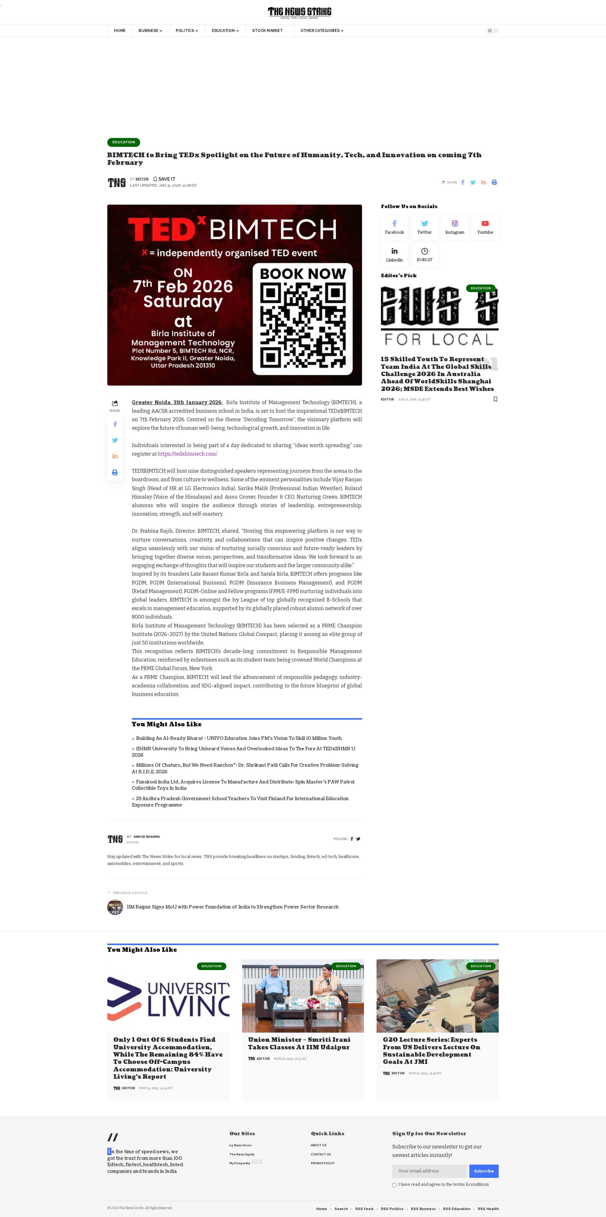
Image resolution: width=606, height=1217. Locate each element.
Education (123, 142)
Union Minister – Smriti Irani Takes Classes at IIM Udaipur (299, 1043)
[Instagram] (455, 228)
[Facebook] (352, 839)
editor (142, 179)
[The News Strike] (300, 13)
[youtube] (485, 228)
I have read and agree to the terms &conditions (443, 1184)
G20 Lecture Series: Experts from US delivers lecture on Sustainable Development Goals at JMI (431, 1051)
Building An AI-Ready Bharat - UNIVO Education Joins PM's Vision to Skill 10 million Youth (239, 738)
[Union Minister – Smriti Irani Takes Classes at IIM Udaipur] (303, 996)
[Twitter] (425, 228)
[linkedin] (394, 255)
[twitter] (358, 839)
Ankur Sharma (147, 836)
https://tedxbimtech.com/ (187, 454)
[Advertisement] (303, 84)
